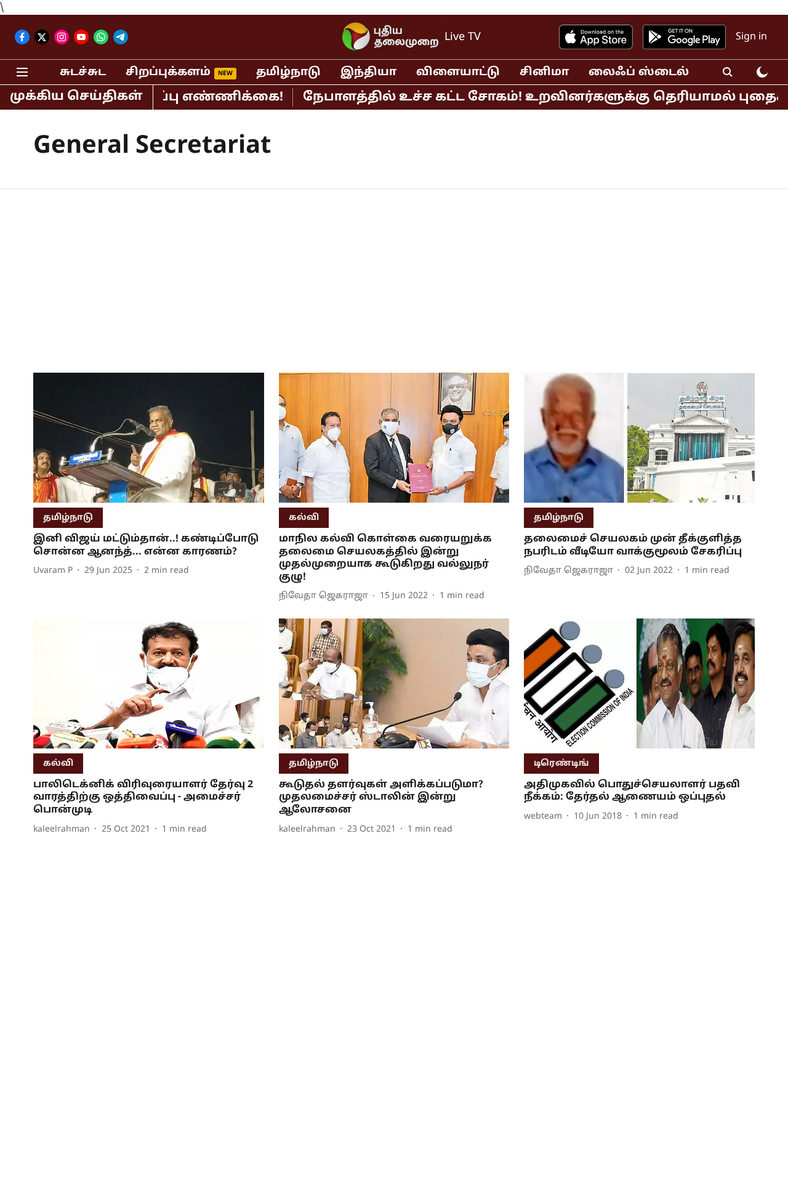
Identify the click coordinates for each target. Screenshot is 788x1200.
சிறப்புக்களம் (168, 72)
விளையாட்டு (458, 72)
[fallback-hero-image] (148, 438)
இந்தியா (368, 72)
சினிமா (544, 72)
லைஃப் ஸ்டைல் (639, 72)
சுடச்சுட (83, 72)
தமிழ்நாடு (288, 72)
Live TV (462, 37)
